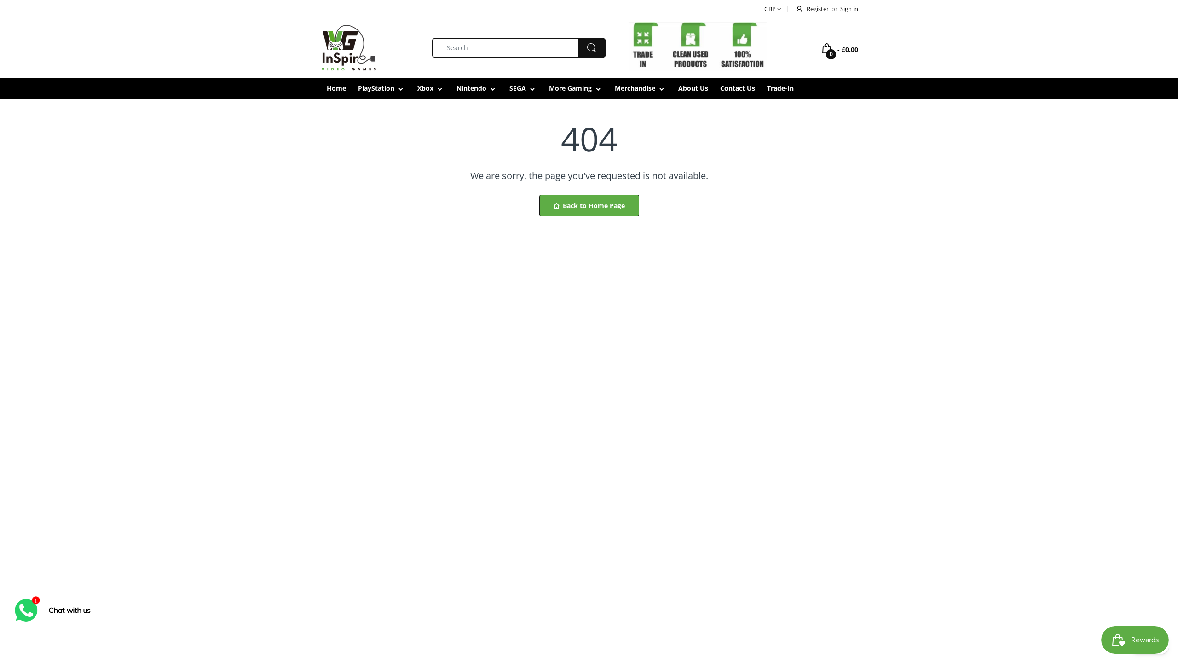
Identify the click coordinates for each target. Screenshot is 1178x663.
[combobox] (519, 48)
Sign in (849, 9)
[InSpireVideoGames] (348, 46)
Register (817, 9)
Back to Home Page (594, 205)
